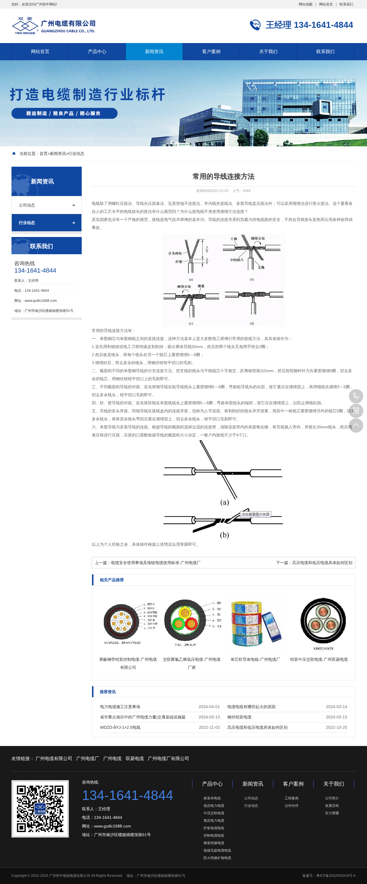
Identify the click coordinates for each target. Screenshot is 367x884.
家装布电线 (212, 798)
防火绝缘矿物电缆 (217, 858)
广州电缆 (112, 758)
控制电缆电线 (214, 836)
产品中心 (97, 51)
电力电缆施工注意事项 (120, 706)
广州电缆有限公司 (54, 758)
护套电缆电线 (214, 828)
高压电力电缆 (214, 821)
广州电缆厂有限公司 (168, 758)
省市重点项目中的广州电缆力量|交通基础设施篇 (143, 717)
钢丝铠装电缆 (239, 717)
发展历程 (332, 806)
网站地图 (306, 4)
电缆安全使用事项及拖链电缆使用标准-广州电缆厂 (156, 562)
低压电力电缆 (214, 806)
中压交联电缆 (214, 813)
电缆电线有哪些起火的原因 (251, 706)
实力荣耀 (332, 813)
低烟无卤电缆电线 (217, 850)
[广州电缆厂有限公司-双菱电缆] (223, 325)
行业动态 (76, 153)
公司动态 (27, 205)
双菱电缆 (135, 758)
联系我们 (346, 4)
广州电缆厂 (87, 758)
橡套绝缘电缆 (214, 843)
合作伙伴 (291, 806)
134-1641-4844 (356, 396)
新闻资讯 (154, 51)
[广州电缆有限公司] (53, 25)
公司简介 (332, 798)
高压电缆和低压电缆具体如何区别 (322, 562)
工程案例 (291, 798)
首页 (44, 153)
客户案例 (211, 51)
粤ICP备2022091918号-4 (336, 876)
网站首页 (326, 4)
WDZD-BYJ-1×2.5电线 (120, 727)
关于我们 (268, 51)
